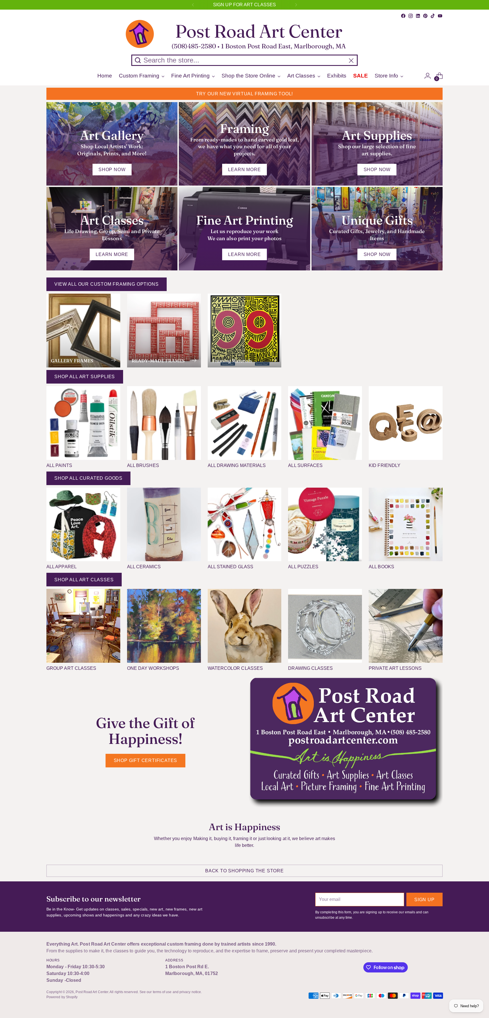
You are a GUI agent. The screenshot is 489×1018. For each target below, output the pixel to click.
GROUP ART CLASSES (71, 668)
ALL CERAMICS (144, 566)
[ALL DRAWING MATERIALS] (245, 423)
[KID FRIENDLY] (406, 423)
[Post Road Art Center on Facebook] (403, 15)
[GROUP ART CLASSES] (83, 626)
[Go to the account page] (427, 75)
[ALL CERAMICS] (164, 524)
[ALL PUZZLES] (325, 524)
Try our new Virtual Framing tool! (244, 93)
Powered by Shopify (62, 997)
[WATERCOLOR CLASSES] (245, 626)
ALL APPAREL (61, 566)
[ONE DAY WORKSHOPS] (164, 626)
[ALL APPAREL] (83, 524)
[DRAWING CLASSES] (325, 626)
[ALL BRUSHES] (164, 423)
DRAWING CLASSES (310, 668)
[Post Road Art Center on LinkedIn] (418, 15)
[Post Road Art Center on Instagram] (410, 15)
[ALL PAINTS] (83, 423)
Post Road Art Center (92, 992)
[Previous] (193, 5)
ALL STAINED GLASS (230, 566)
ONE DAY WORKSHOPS (153, 668)
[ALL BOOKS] (406, 524)
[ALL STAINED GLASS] (245, 524)
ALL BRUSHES (143, 465)
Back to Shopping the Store (244, 870)
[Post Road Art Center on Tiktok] (432, 15)
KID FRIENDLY (384, 465)
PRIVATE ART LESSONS (395, 668)
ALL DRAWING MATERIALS (237, 465)
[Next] (296, 5)
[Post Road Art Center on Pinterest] (425, 15)
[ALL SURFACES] (325, 423)
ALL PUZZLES (303, 566)
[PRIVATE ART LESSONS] (406, 626)
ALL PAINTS (59, 465)
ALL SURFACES (305, 465)
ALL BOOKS (381, 566)
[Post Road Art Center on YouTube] (440, 15)
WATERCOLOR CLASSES (235, 668)
